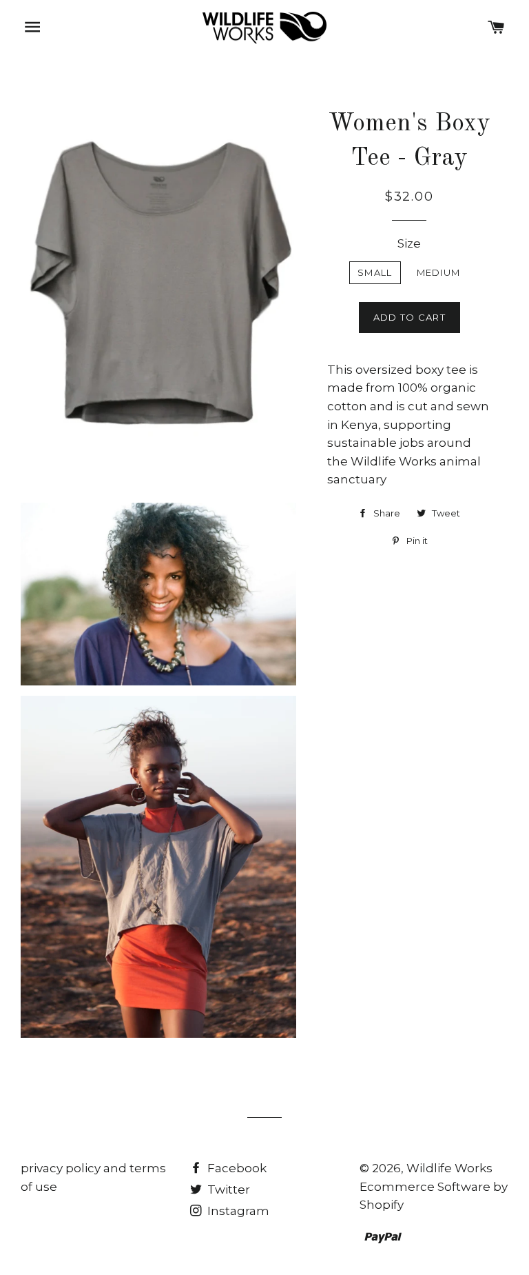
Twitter (227, 1189)
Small (375, 272)
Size (409, 243)
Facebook (236, 1168)
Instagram (237, 1211)
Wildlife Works (449, 1168)
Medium (439, 272)
